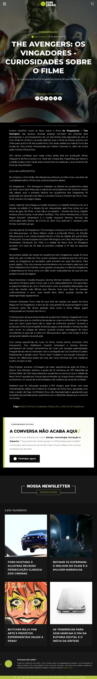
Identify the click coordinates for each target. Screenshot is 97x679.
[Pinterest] (55, 98)
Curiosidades (40, 406)
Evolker (82, 677)
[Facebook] (42, 98)
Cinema (29, 406)
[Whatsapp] (37, 98)
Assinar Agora (48, 492)
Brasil (22, 406)
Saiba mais (68, 668)
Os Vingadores (76, 406)
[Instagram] (60, 98)
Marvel (65, 406)
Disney (51, 406)
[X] (46, 98)
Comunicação (48, 32)
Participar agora (27, 458)
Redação (43, 37)
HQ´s (58, 406)
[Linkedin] (51, 98)
